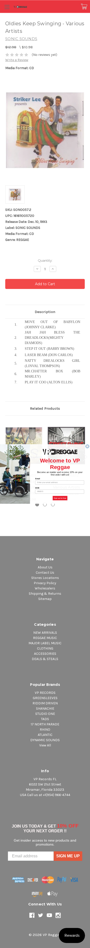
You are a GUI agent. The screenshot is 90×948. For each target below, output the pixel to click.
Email (37, 479)
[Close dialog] (87, 446)
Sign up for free (60, 498)
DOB (37, 488)
